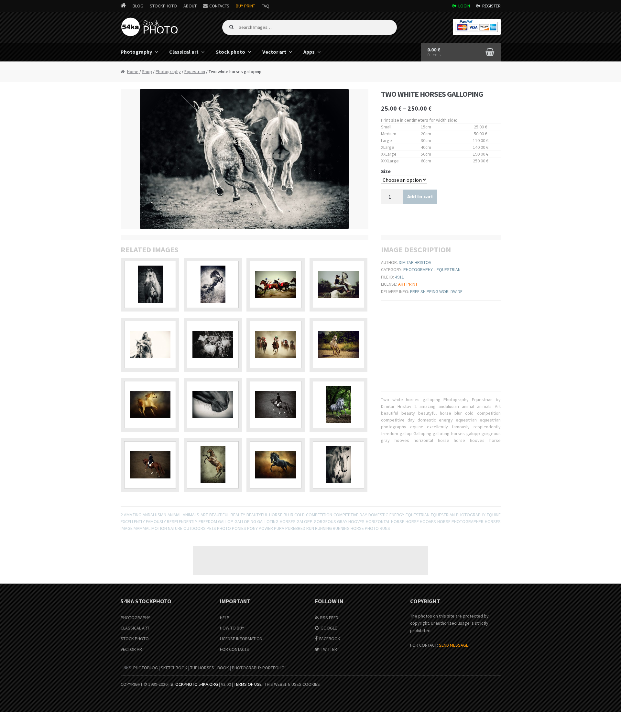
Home (132, 71)
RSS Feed (329, 617)
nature (175, 528)
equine (494, 515)
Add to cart (420, 196)
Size (386, 171)
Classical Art (135, 628)
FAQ (265, 6)
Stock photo (230, 52)
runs (385, 528)
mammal (142, 528)
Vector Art (132, 649)
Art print (408, 284)
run (310, 528)
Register (491, 6)
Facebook (329, 638)
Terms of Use (248, 684)
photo (224, 528)
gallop (225, 521)
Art (204, 515)
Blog (138, 6)
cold (299, 515)
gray (342, 521)
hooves (356, 521)
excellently (133, 521)
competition (319, 515)
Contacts (219, 6)
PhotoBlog (145, 668)
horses (493, 521)
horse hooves (421, 521)
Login (464, 6)
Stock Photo (135, 638)
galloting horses (276, 521)
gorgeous (325, 521)
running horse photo (356, 528)
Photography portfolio (258, 668)
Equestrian (194, 71)
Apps (309, 52)
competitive (345, 515)
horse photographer (460, 521)
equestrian (418, 515)
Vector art (274, 52)
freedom (208, 521)
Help (224, 617)
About (190, 6)
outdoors (194, 528)
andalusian (154, 515)
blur (288, 515)
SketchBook (174, 668)
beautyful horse (264, 515)
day (363, 515)
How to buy (232, 628)
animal (174, 515)
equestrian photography (458, 515)
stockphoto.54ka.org (194, 684)
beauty (238, 515)
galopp (304, 521)
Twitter (329, 649)
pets (211, 528)
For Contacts (234, 649)
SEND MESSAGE (453, 645)
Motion (159, 528)
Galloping (245, 521)
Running (323, 528)
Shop (147, 71)
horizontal (378, 521)
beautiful (219, 515)
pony (252, 528)
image (127, 528)
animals (191, 515)
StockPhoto (163, 6)
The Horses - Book (209, 668)
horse (397, 521)
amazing (132, 515)
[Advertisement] (310, 560)
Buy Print (245, 6)
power (266, 528)
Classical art (184, 52)
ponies (239, 528)
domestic (378, 515)
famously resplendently (171, 521)
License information (241, 638)
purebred (295, 528)
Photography (136, 52)
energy (396, 515)
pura (279, 528)
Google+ (330, 628)
